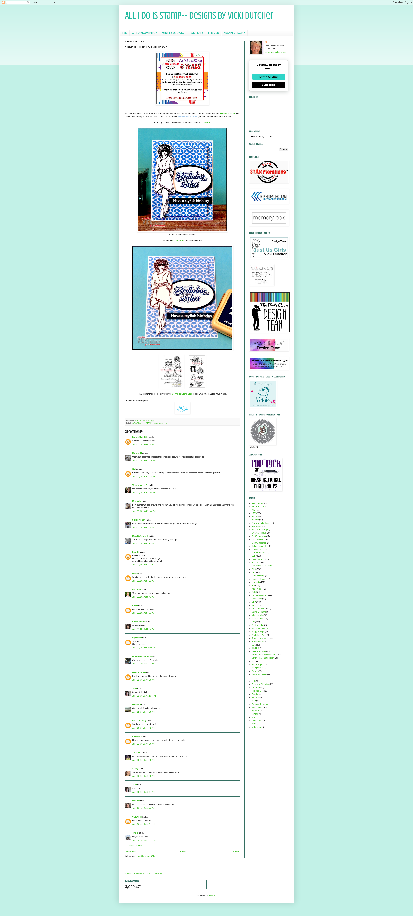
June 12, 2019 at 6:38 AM (143, 680)
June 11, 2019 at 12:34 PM (144, 492)
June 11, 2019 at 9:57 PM (143, 629)
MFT (254, 605)
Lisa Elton (136, 589)
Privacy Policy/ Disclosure (234, 33)
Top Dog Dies (258, 691)
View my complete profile (276, 52)
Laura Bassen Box (260, 595)
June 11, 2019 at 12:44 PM (144, 511)
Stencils (255, 671)
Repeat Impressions (260, 638)
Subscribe (269, 84)
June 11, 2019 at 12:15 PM (144, 476)
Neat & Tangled (258, 618)
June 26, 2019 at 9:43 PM (143, 776)
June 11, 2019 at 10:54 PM (144, 648)
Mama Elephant (259, 612)
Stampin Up (257, 668)
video (254, 724)
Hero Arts (256, 582)
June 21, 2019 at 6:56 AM (143, 744)
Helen (135, 573)
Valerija (135, 769)
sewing (255, 714)
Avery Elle (256, 526)
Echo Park (256, 562)
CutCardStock (258, 553)
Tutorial (255, 694)
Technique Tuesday (260, 684)
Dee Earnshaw (139, 672)
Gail (134, 469)
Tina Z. (135, 833)
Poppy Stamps (258, 632)
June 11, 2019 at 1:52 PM (143, 527)
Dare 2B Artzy (258, 559)
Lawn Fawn (257, 599)
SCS (254, 645)
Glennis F (136, 704)
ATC (253, 510)
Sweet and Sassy (259, 674)
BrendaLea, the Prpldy (142, 656)
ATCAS (255, 516)
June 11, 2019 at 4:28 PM (143, 581)
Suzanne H (137, 737)
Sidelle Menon (138, 520)
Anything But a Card (260, 523)
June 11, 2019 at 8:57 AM (143, 444)
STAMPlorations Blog (182, 394)
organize (255, 711)
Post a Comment (136, 846)
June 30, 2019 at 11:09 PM (144, 840)
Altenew (255, 520)
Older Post (234, 851)
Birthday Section (227, 113)
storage (255, 717)
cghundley (137, 638)
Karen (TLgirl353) (140, 437)
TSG (254, 681)
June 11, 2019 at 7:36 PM (143, 613)
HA (253, 572)
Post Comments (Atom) (147, 856)
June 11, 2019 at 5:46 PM (143, 597)
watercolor (256, 727)
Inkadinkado (257, 589)
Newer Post (131, 851)
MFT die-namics (259, 608)
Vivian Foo (137, 817)
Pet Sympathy (258, 625)
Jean (134, 688)
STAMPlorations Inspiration (156, 423)
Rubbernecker (258, 641)
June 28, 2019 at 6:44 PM (143, 808)
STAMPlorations (138, 423)
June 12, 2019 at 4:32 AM (143, 664)
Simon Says (257, 664)
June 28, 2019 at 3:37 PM (143, 792)
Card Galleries (197, 33)
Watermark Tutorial (260, 704)
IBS (253, 586)
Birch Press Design (260, 530)
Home (124, 33)
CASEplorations (259, 536)
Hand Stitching (258, 576)
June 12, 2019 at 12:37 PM (144, 696)
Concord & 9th (258, 549)
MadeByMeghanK (140, 536)
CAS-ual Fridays (259, 533)
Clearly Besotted (259, 543)
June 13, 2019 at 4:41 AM (143, 728)
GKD (254, 569)
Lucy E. (135, 552)
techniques (256, 720)
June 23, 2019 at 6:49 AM (143, 760)
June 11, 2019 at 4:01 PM (143, 565)
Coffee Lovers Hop (260, 546)
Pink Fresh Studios (260, 628)
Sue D (135, 606)
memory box (257, 707)
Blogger (211, 895)
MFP (254, 602)
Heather (136, 801)
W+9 (254, 701)
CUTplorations (258, 539)
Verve (254, 697)
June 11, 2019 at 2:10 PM (143, 543)
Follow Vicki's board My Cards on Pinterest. (144, 873)
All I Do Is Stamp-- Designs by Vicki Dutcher (199, 15)
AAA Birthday (257, 503)
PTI (253, 622)
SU (253, 661)
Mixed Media (257, 615)
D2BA (254, 556)
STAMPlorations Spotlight (263, 658)
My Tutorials (213, 33)
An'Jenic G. (137, 753)
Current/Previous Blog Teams (174, 33)
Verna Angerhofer (140, 485)
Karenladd (137, 453)
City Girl (206, 122)
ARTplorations (258, 506)
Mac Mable (137, 501)
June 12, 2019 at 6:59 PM (143, 712)
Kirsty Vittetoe (139, 622)
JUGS (254, 592)
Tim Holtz (256, 688)
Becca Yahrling (139, 720)
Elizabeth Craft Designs (262, 566)
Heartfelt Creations (260, 579)
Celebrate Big (178, 240)
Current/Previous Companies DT (144, 33)
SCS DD (255, 648)
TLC (253, 678)
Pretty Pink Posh (259, 635)
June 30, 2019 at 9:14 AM (143, 824)
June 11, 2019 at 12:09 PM (144, 460)
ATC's (254, 513)
